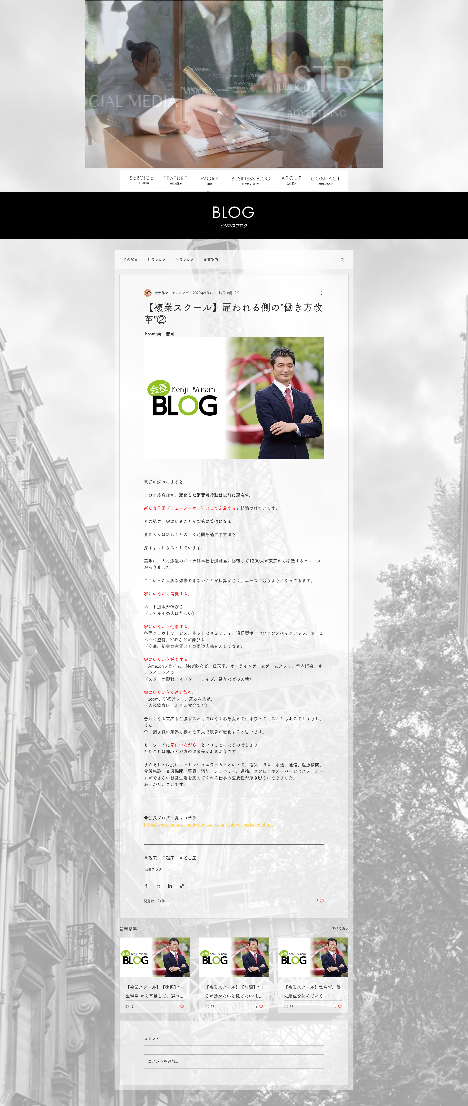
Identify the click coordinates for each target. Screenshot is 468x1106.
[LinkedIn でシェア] (170, 886)
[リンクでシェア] (182, 886)
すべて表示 (340, 928)
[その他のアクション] (321, 293)
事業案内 (211, 259)
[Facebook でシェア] (146, 886)
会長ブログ (185, 259)
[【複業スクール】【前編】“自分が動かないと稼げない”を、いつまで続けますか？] (234, 957)
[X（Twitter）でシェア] (158, 886)
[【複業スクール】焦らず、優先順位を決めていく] (313, 957)
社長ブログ (156, 259)
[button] (342, 260)
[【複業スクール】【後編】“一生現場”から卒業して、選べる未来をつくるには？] (155, 957)
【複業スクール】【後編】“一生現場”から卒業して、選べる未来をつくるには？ (155, 992)
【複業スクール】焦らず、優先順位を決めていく (312, 991)
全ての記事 (128, 259)
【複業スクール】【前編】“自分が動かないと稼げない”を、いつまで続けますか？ (234, 992)
